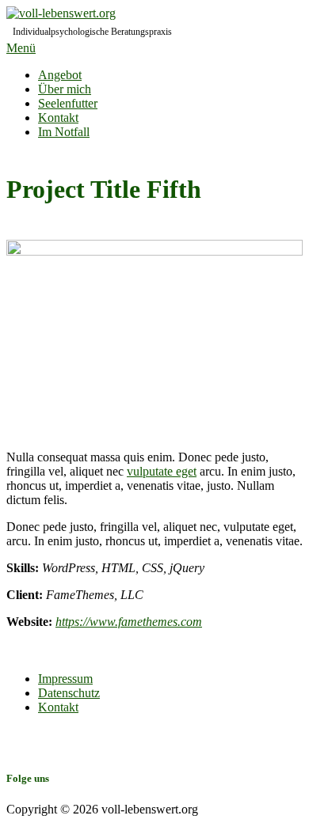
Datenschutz (69, 693)
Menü (21, 48)
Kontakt (58, 117)
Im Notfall (64, 131)
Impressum (65, 678)
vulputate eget (161, 471)
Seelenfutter (67, 103)
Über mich (64, 89)
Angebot (60, 75)
